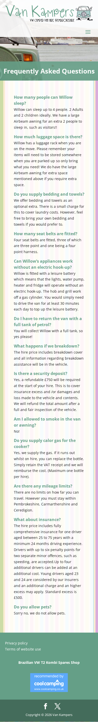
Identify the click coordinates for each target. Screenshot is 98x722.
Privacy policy (16, 643)
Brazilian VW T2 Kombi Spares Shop (49, 662)
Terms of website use (23, 649)
